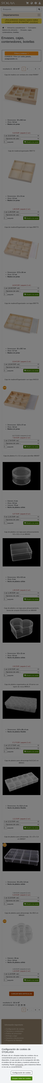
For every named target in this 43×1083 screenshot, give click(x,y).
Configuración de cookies (21, 1073)
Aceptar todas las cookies (21, 1078)
